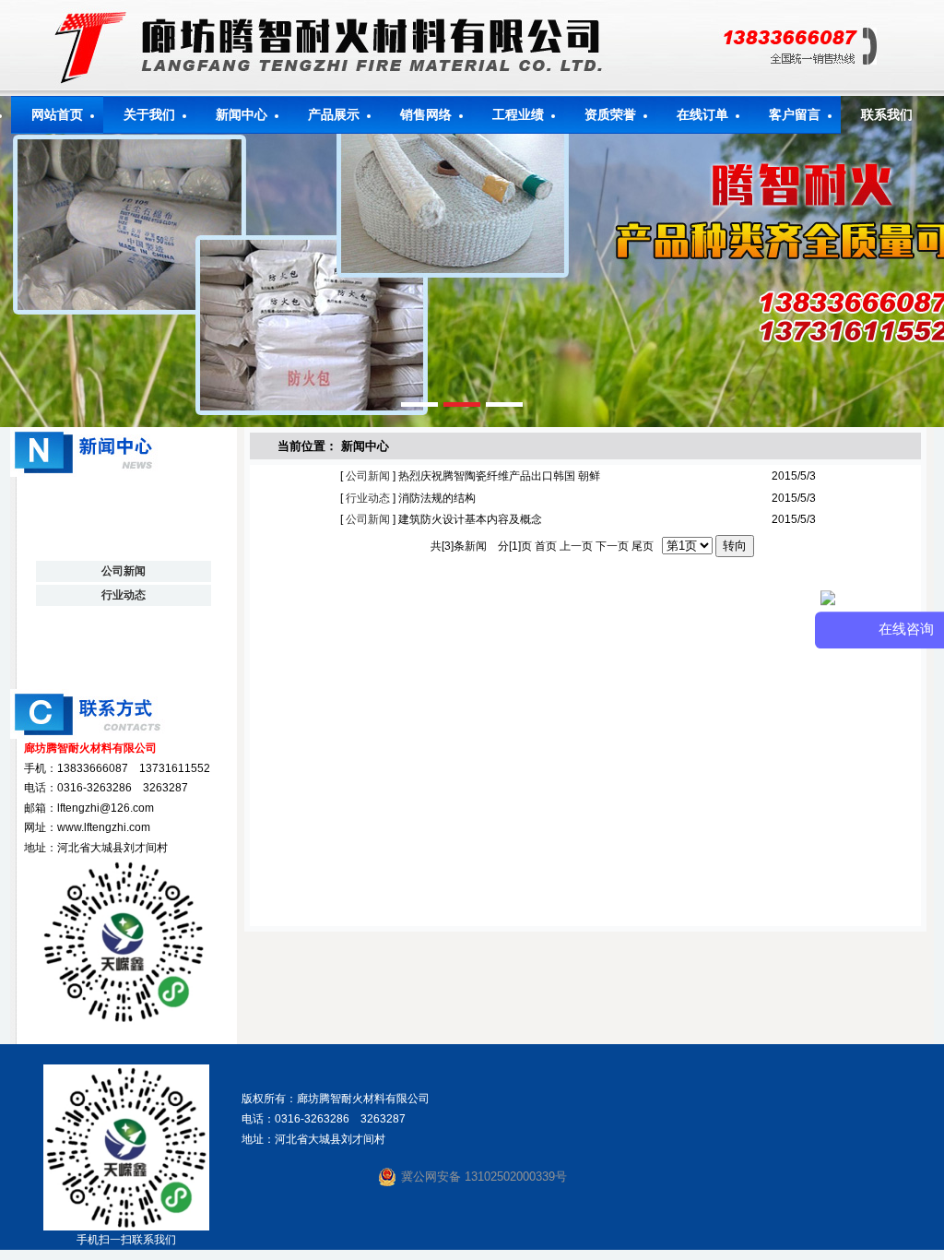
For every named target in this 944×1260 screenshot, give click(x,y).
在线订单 (702, 115)
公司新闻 (366, 476)
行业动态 (366, 498)
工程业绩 (518, 115)
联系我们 (887, 115)
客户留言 (794, 115)
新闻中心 (241, 115)
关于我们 (149, 115)
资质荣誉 (610, 115)
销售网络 (426, 115)
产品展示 (334, 115)
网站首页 (57, 115)
